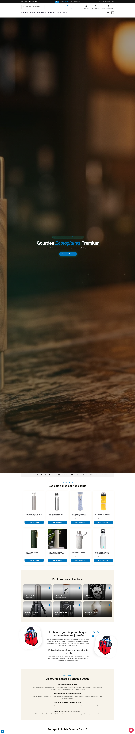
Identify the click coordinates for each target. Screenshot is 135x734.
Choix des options (34, 522)
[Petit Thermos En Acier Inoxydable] (34, 539)
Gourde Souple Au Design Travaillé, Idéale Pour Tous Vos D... (80, 514)
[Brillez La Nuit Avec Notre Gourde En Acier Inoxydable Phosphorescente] (103, 539)
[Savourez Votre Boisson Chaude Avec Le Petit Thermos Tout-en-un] (57, 539)
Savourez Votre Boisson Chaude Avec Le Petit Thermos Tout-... (57, 552)
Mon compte (86, 8)
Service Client (95, 8)
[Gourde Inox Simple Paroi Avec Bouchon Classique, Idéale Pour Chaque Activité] (57, 501)
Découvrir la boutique (68, 254)
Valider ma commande (107, 8)
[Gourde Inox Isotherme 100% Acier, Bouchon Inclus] (34, 501)
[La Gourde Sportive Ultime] (103, 501)
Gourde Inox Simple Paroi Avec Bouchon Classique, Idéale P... (56, 514)
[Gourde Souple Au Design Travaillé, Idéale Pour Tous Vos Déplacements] (80, 501)
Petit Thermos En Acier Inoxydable (32, 552)
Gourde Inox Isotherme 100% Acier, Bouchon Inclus (34, 514)
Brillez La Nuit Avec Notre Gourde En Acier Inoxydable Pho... (102, 552)
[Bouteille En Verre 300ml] (80, 539)
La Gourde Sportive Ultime (102, 514)
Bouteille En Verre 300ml (78, 552)
